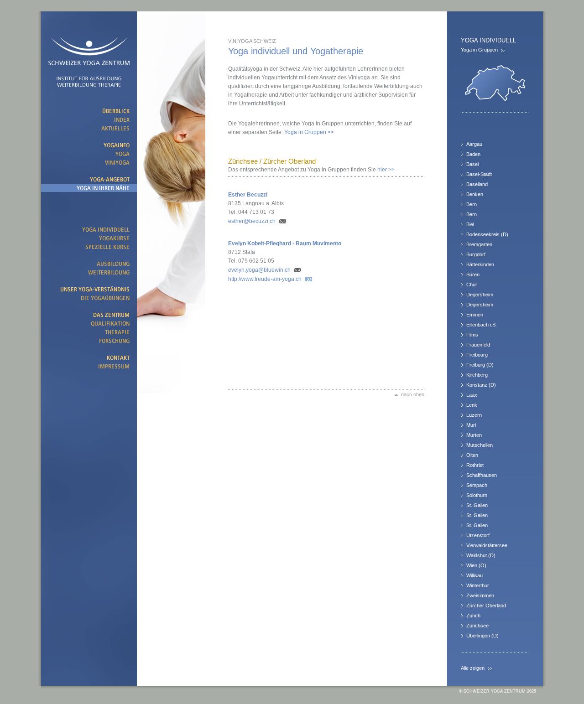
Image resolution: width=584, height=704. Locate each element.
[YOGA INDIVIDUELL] (89, 229)
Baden (473, 154)
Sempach (476, 485)
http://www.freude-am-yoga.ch (265, 279)
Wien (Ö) (476, 565)
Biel (470, 224)
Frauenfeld (478, 344)
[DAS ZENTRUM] (89, 315)
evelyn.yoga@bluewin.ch (259, 270)
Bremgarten (479, 244)
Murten (474, 435)
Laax (471, 395)
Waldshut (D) (480, 555)
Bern (471, 204)
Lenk (471, 405)
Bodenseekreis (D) (487, 234)
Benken (474, 194)
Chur (471, 284)
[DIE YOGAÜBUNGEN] (89, 298)
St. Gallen (477, 505)
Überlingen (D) (482, 635)
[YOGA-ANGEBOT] (89, 179)
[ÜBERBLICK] (89, 111)
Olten (472, 455)
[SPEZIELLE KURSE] (89, 247)
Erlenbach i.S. (481, 324)
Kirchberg (477, 375)
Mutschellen (479, 445)
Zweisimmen (480, 595)
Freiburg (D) (480, 365)
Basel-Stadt (479, 174)
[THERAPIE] (89, 332)
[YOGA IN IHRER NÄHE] (89, 188)
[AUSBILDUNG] (89, 264)
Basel (472, 164)
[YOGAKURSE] (89, 238)
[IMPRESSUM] (89, 366)
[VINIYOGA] (89, 162)
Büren (473, 274)
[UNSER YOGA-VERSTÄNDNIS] (89, 289)
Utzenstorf (478, 535)
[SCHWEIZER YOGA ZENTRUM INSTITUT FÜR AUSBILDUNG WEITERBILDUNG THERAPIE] (89, 57)
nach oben (412, 394)
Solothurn (476, 495)
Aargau (474, 144)
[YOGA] (89, 154)
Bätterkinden (480, 264)
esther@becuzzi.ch (252, 221)
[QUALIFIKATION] (89, 323)
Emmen (474, 314)
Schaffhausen (481, 475)
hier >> (311, 169)
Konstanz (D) (481, 385)
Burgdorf (475, 254)
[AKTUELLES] (89, 128)
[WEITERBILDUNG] (89, 272)
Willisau (474, 575)
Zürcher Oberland (486, 605)
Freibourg (477, 354)
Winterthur (477, 585)
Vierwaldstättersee (486, 545)
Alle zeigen (473, 668)
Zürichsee (477, 625)
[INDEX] (89, 120)
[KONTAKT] (89, 358)
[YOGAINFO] (89, 145)
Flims (472, 334)
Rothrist (475, 465)
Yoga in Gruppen (479, 49)
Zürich (473, 615)
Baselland (477, 184)
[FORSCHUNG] (89, 341)
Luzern (474, 415)
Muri (471, 425)
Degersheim (479, 294)
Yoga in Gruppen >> (309, 132)
